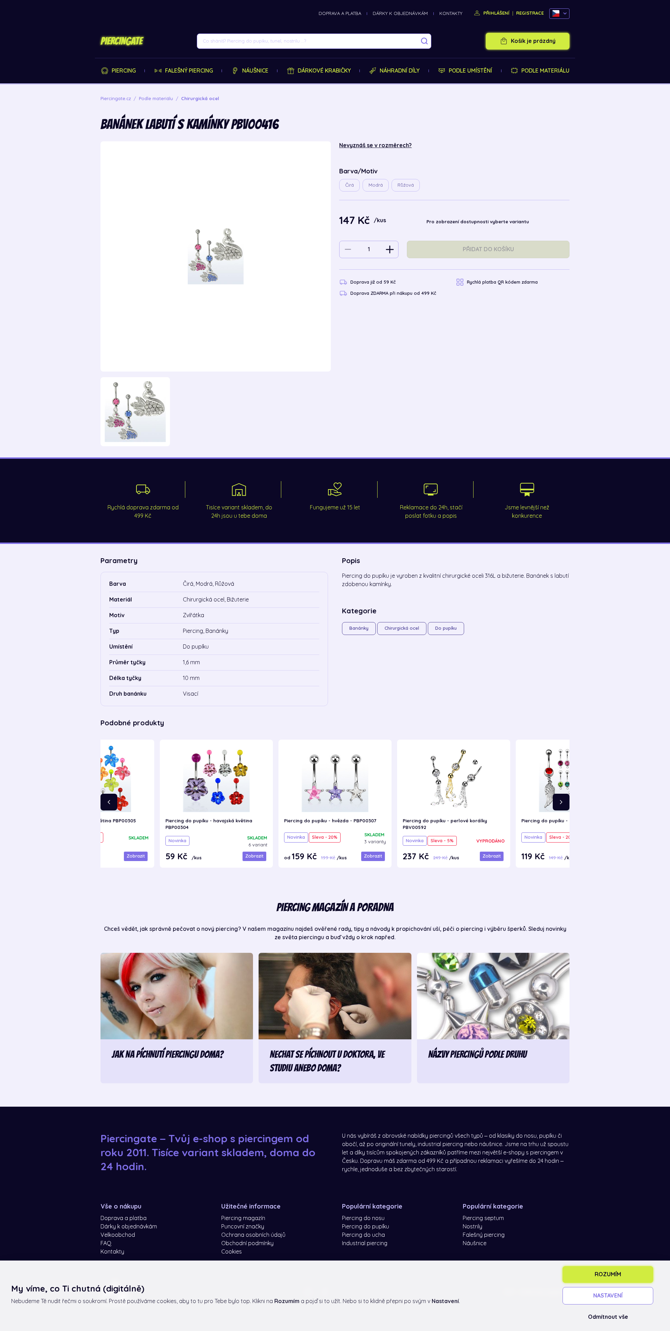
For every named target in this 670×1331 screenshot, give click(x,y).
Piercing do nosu (363, 1218)
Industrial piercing (364, 1243)
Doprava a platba (340, 13)
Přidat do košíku (488, 249)
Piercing (124, 71)
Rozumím (608, 1274)
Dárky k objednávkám (400, 13)
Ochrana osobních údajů (253, 1235)
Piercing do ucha (363, 1235)
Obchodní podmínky (247, 1243)
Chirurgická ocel (402, 628)
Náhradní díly (399, 71)
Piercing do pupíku (365, 1227)
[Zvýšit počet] (389, 249)
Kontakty (450, 13)
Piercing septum (483, 1218)
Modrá (375, 185)
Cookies (231, 1252)
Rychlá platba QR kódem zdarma (502, 282)
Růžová (405, 185)
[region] (215, 412)
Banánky (358, 628)
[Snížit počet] (348, 249)
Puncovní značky (242, 1227)
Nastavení (608, 1296)
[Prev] (108, 802)
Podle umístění (470, 71)
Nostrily (472, 1227)
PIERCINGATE (121, 41)
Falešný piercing (189, 71)
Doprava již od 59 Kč (373, 282)
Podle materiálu (545, 71)
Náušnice (255, 71)
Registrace (530, 13)
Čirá (349, 185)
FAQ (105, 1243)
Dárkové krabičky (324, 71)
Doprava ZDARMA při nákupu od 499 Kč (393, 293)
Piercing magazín (243, 1218)
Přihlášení (495, 13)
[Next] (561, 802)
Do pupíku (446, 628)
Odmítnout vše (608, 1317)
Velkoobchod (117, 1235)
